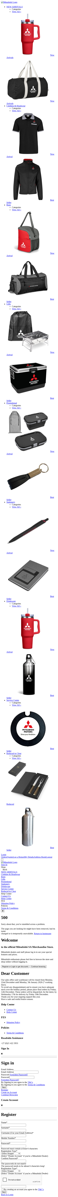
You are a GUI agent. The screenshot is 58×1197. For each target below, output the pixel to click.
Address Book (40, 857)
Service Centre (12, 700)
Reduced (10, 804)
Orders (4, 857)
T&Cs (30, 1082)
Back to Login (7, 1195)
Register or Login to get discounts (15, 967)
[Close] (2, 910)
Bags (8, 205)
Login (3, 854)
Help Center (6, 898)
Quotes (10, 857)
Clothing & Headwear (15, 106)
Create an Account (9, 1092)
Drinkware (11, 601)
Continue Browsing (9, 1095)
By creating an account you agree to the (24, 1189)
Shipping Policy (8, 903)
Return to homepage (42, 933)
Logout (49, 857)
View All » (16, 11)
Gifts (8, 304)
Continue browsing (38, 967)
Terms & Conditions (9, 908)
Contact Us (6, 896)
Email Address (7, 1072)
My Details (29, 857)
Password (5, 1077)
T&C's (41, 1189)
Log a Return (18, 857)
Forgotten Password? (19, 1075)
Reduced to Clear (13, 753)
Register (4, 1090)
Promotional (11, 403)
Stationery (10, 502)
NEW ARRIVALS (14, 7)
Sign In (4, 865)
